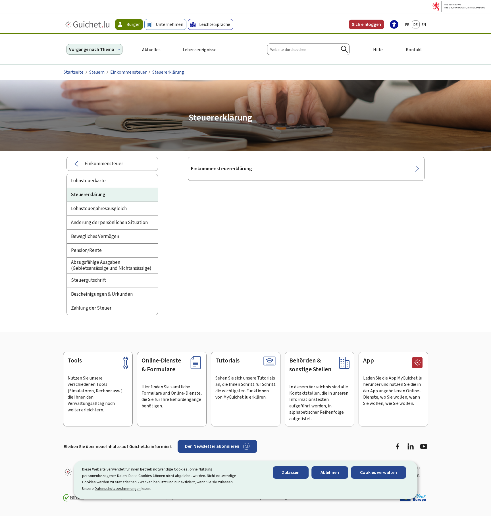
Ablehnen (330, 472)
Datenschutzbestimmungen (118, 488)
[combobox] (308, 49)
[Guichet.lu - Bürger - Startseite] (88, 24)
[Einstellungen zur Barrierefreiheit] (394, 25)
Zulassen (290, 472)
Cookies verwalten (378, 472)
